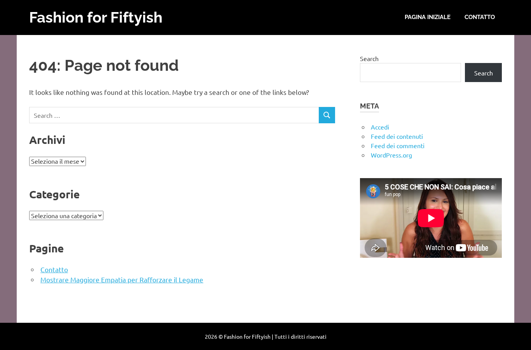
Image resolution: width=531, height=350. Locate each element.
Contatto (480, 17)
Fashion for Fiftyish (95, 17)
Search (369, 58)
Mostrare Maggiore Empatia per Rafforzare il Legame (121, 279)
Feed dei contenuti (397, 136)
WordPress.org (391, 155)
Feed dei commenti (397, 145)
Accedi (380, 127)
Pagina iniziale (428, 17)
